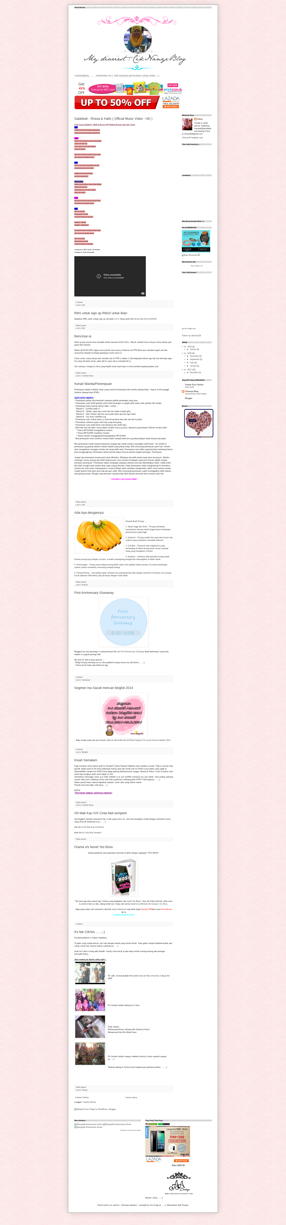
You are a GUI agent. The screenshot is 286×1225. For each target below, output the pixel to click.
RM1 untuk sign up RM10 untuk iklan (100, 313)
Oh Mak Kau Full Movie (94, 827)
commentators (131, 1130)
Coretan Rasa (87, 376)
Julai (192, 362)
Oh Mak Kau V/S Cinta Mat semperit (100, 813)
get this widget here (189, 328)
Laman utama (131, 1097)
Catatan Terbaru (82, 1097)
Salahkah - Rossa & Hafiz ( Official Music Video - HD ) (113, 118)
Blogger (188, 398)
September (195, 359)
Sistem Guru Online (194, 385)
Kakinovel (122, 909)
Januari (193, 349)
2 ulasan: (79, 677)
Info (83, 305)
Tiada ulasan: (81, 325)
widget (138, 1130)
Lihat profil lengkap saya (192, 137)
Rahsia (85, 585)
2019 (189, 347)
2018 (189, 353)
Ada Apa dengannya (89, 512)
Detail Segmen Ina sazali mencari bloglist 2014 (150, 740)
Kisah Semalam (85, 760)
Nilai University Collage (156, 976)
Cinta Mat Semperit (93, 832)
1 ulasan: (79, 302)
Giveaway (86, 680)
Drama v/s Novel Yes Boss (93, 847)
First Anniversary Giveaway (94, 593)
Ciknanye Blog (191, 391)
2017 (189, 369)
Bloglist (85, 752)
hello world (189, 387)
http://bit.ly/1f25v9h (148, 319)
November (194, 356)
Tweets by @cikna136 (191, 335)
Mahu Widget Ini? (197, 266)
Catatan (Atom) (89, 1102)
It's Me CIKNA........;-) (89, 932)
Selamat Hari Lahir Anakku (196, 394)
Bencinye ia (82, 336)
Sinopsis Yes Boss (159, 904)
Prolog (84, 1090)
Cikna (199, 119)
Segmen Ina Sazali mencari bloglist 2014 (103, 688)
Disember (194, 372)
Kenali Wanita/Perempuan (93, 384)
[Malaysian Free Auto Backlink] (151, 1124)
